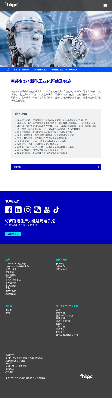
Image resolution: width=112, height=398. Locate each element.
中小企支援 (10, 285)
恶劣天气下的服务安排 (16, 366)
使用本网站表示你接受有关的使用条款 (24, 358)
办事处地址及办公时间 (67, 334)
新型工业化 (10, 269)
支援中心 (60, 266)
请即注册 (12, 233)
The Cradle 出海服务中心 (17, 266)
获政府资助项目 (63, 321)
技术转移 (60, 263)
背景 (58, 310)
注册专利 (60, 318)
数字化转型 (10, 274)
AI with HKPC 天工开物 (15, 263)
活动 (7, 312)
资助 (7, 288)
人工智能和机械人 (40, 69)
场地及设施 (10, 293)
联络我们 (17, 167)
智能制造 (25, 69)
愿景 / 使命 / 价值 (64, 315)
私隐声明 (9, 355)
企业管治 (60, 312)
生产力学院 (10, 282)
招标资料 (60, 332)
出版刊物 (60, 326)
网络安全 (9, 277)
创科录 (8, 310)
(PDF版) (8, 363)
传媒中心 (60, 323)
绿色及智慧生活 (13, 280)
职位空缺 (60, 329)
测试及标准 (10, 291)
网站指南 (9, 369)
